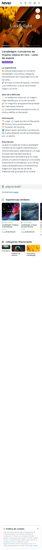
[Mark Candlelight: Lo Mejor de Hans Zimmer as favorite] (35, 205)
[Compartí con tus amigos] (37, 10)
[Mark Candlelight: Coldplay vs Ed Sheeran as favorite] (16, 205)
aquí (16, 192)
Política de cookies (32, 546)
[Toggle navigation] (39, 3)
